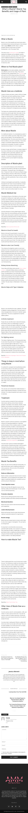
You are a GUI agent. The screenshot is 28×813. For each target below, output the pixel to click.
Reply (7, 722)
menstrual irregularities (11, 440)
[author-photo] (14, 670)
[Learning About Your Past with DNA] (4, 693)
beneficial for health (13, 52)
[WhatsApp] (11, 649)
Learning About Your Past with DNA (17, 692)
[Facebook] (2, 649)
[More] (14, 649)
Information (15, 6)
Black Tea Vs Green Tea (11, 602)
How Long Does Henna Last (12, 226)
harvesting (21, 73)
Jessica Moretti (14, 671)
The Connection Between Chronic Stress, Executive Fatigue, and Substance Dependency (17, 706)
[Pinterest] (8, 649)
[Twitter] (5, 649)
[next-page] (15, 711)
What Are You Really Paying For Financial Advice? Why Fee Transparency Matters (17, 699)
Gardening (10, 6)
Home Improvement (5, 6)
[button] (2, 2)
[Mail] (12, 806)
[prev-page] (13, 711)
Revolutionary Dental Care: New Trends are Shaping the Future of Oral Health (7, 658)
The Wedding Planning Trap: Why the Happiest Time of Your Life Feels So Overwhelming (21, 659)
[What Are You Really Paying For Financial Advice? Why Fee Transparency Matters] (4, 699)
